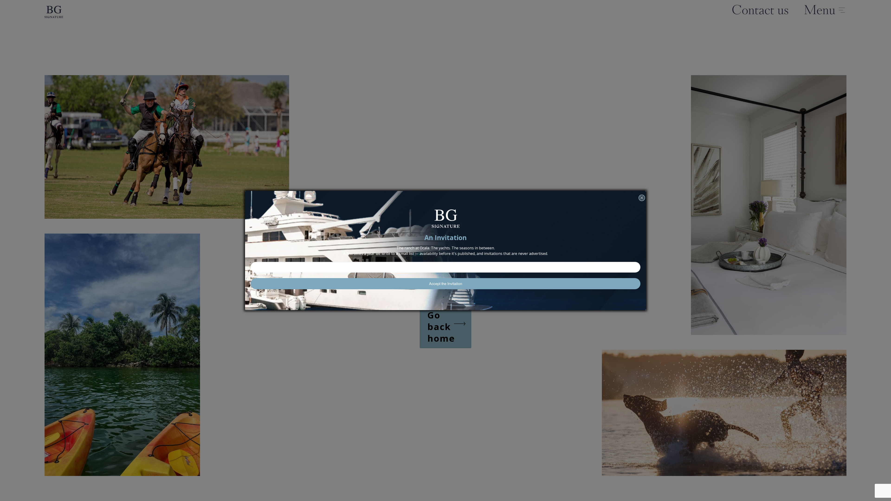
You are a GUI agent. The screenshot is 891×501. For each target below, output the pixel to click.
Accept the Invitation (445, 283)
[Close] (642, 204)
